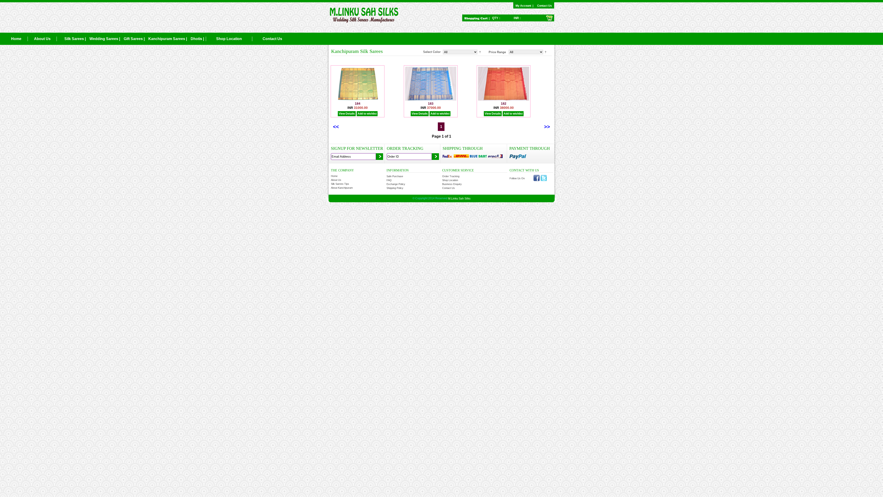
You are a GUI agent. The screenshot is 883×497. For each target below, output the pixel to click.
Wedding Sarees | (104, 39)
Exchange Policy (396, 184)
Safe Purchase (395, 176)
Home (16, 39)
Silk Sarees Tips (340, 183)
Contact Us (544, 5)
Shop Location (229, 39)
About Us (42, 39)
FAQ (389, 180)
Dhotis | (197, 39)
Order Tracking (450, 176)
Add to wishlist (367, 113)
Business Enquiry (452, 184)
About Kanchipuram (342, 187)
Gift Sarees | (134, 39)
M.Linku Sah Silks (459, 198)
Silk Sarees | (75, 39)
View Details (347, 113)
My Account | (525, 5)
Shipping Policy (395, 188)
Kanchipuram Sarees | (167, 39)
